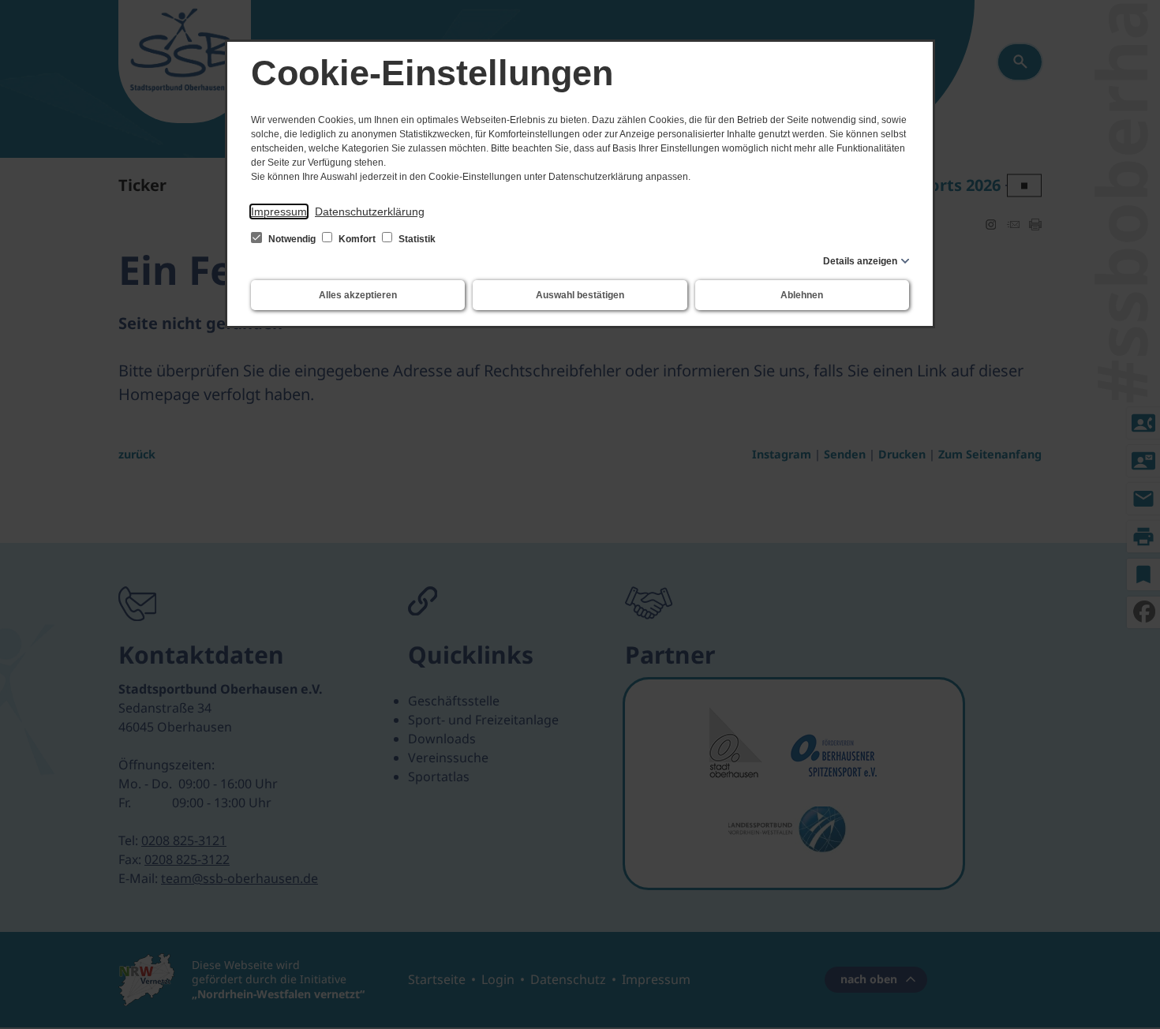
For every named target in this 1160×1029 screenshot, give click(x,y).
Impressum (279, 211)
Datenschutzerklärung (370, 211)
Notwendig (292, 239)
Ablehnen (801, 295)
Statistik (416, 239)
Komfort (357, 239)
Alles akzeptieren (358, 295)
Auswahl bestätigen (580, 295)
